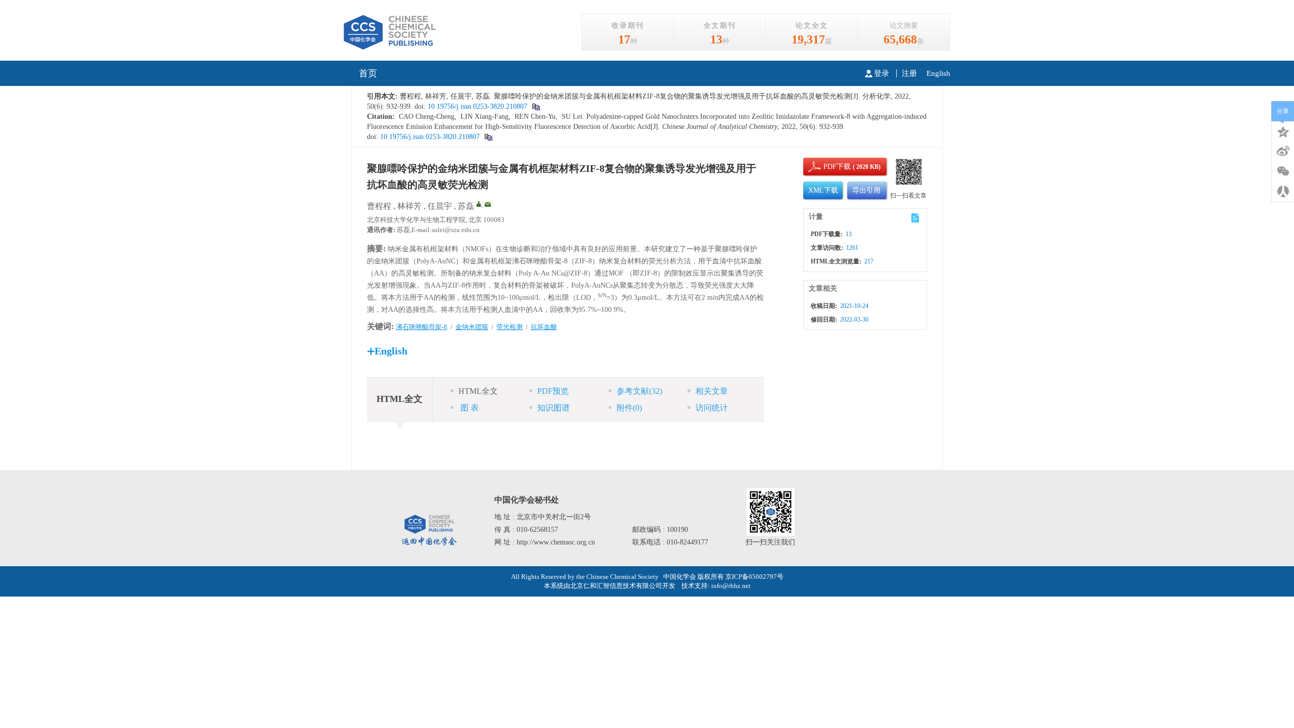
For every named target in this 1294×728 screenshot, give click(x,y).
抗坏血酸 (544, 327)
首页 (368, 73)
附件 (629, 407)
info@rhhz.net (731, 585)
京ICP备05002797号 (754, 576)
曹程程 (379, 206)
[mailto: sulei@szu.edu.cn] (487, 204)
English (938, 73)
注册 (909, 73)
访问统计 (712, 407)
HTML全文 (478, 391)
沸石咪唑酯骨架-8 (421, 327)
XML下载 (823, 190)
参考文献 (639, 391)
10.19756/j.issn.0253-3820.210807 (476, 106)
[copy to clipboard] (535, 106)
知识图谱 (553, 407)
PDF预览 (553, 391)
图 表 (468, 407)
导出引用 (866, 190)
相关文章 (712, 391)
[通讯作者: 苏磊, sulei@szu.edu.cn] (478, 204)
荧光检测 (509, 327)
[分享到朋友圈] (1283, 171)
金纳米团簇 (471, 327)
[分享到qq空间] (1283, 131)
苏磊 (466, 206)
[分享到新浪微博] (1283, 151)
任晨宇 (440, 206)
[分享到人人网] (1283, 191)
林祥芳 (409, 206)
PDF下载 (828, 166)
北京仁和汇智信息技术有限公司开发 (622, 585)
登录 (881, 73)
